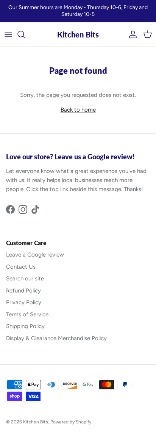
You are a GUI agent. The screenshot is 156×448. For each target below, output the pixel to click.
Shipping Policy (25, 326)
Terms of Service (27, 314)
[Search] (25, 34)
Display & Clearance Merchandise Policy (56, 338)
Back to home (78, 109)
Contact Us (21, 266)
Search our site (25, 278)
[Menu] (8, 34)
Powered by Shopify (70, 422)
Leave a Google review (35, 254)
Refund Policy (23, 290)
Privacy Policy (23, 302)
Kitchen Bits (35, 422)
